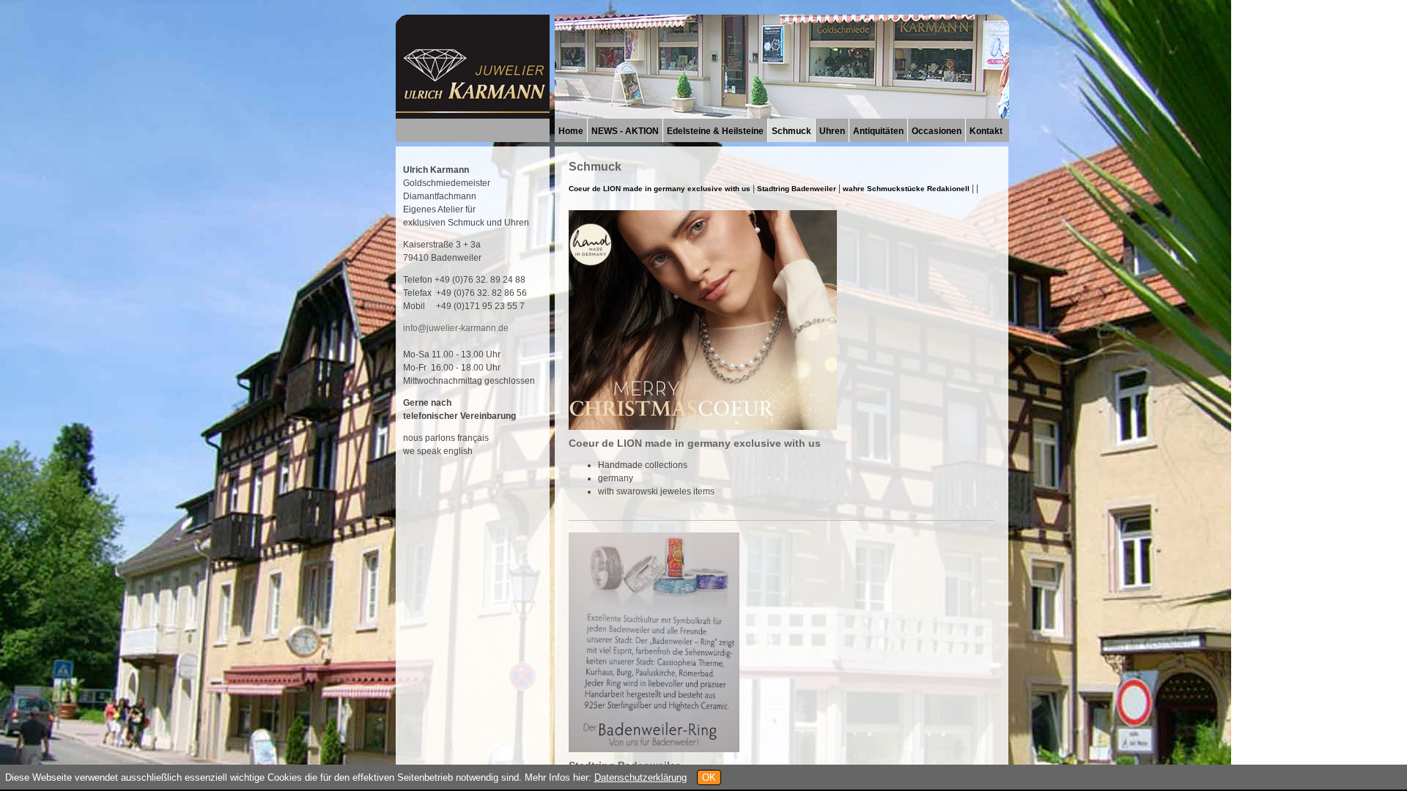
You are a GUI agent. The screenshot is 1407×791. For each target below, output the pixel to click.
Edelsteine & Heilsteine (715, 131)
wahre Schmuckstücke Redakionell (906, 189)
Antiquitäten (878, 131)
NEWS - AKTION (625, 131)
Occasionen (936, 131)
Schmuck (791, 131)
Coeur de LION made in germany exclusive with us (661, 189)
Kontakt (986, 131)
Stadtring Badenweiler (796, 189)
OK (709, 777)
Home (570, 131)
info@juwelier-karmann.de (456, 328)
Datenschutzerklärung (640, 777)
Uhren (832, 131)
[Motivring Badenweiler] (654, 748)
